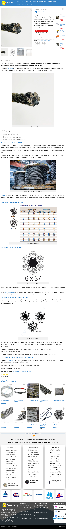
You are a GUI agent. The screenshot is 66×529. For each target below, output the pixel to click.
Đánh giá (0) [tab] (7, 60)
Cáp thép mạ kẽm (17, 424)
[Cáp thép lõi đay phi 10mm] (59, 390)
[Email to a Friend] (40, 43)
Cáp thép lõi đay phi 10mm (58, 400)
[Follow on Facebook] (2, 521)
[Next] (30, 28)
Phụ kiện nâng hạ (52, 1)
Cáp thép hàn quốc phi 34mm (44, 401)
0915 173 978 (27, 514)
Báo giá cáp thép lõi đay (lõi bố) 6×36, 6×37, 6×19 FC (13, 139)
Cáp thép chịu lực (41, 40)
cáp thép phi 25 (17, 371)
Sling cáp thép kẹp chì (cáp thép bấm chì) (45, 424)
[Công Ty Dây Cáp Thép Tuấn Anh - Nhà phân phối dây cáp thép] (8, 3)
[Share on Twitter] (37, 43)
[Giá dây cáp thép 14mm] (7, 390)
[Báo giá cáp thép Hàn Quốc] (33, 414)
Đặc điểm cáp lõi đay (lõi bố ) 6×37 (10, 136)
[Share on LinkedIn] (44, 43)
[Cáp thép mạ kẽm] (20, 414)
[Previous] (3, 28)
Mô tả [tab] (2, 60)
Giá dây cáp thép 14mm (6, 400)
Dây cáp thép (44, 9)
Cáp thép (32, 1)
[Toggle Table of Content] (23, 131)
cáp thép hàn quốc (10, 292)
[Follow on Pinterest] (6, 521)
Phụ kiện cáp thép (41, 1)
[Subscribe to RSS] (9, 521)
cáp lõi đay (10, 68)
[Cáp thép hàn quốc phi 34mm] (46, 390)
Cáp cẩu (3, 195)
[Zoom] (2, 46)
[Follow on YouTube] (13, 521)
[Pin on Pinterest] (42, 43)
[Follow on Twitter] (4, 521)
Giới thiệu (25, 1)
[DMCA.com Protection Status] (62, 526)
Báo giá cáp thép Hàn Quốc (32, 424)
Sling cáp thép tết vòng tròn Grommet (19, 401)
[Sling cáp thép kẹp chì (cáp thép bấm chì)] (46, 414)
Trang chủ (19, 1)
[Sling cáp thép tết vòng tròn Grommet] (20, 390)
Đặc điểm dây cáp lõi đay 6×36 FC (10, 132)
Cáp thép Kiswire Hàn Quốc (32, 400)
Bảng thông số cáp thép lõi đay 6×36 (10, 134)
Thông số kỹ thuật (27, 4)
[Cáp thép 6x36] (59, 414)
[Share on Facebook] (35, 43)
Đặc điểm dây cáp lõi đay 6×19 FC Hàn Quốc (12, 137)
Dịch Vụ (19, 4)
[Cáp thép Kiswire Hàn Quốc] (33, 390)
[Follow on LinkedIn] (11, 521)
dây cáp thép (10, 360)
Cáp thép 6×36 (56, 424)
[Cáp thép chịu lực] (7, 414)
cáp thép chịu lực (26, 371)
